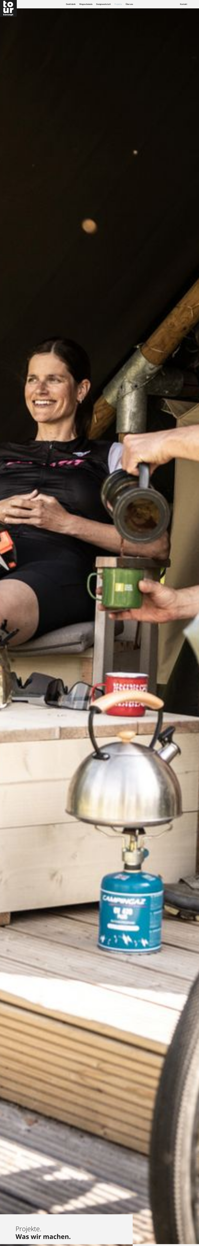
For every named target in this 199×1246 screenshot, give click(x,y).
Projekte (118, 4)
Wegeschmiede (85, 4)
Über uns (129, 4)
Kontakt (183, 4)
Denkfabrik (71, 4)
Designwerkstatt (103, 4)
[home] (8, 8)
